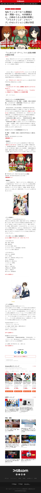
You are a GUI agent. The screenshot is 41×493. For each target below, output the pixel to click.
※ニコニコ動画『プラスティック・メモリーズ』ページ (17, 237)
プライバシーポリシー (13, 478)
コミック (22, 371)
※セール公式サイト (9, 345)
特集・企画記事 (35, 3)
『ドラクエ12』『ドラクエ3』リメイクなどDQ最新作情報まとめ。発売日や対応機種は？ (28, 445)
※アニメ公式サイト (9, 274)
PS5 (7, 3)
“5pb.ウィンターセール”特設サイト (20, 356)
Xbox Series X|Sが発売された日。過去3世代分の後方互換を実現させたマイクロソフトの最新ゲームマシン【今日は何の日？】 (26, 409)
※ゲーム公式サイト (9, 332)
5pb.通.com (12, 8)
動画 (30, 3)
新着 (2, 3)
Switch (5, 3)
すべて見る (34, 366)
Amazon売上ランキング (12, 366)
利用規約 (19, 478)
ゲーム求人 (23, 3)
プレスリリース (18, 8)
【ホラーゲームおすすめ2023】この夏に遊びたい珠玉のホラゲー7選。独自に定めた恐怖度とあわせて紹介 (12, 460)
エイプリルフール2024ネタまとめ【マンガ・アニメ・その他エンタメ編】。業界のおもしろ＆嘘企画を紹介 (12, 429)
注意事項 (24, 478)
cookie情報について (30, 478)
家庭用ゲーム (8, 8)
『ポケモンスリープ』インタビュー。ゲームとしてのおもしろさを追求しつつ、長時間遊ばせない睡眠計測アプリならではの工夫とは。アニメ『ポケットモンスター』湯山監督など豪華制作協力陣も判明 (12, 409)
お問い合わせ (7, 478)
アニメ (26, 371)
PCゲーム (11, 3)
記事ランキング (9, 397)
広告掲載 (35, 478)
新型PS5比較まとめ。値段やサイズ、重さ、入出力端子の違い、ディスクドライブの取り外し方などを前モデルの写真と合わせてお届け (28, 430)
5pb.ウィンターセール (11, 144)
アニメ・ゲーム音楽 (32, 371)
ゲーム (7, 371)
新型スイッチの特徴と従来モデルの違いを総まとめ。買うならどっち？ (28, 460)
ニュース (27, 3)
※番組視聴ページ (8, 138)
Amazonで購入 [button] (9, 391)
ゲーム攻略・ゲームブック (14, 371)
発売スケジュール (17, 3)
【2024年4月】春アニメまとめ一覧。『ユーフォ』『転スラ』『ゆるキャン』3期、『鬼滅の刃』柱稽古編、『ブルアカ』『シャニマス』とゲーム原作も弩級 (12, 445)
